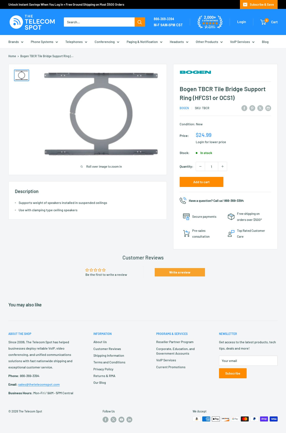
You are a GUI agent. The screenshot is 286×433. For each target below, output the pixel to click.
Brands (13, 42)
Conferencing (105, 42)
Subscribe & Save (262, 4)
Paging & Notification (142, 42)
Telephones (74, 42)
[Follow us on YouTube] (121, 419)
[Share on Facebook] (244, 108)
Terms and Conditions (109, 362)
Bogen (184, 108)
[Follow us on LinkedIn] (129, 419)
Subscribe (232, 373)
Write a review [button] (180, 272)
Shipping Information (108, 355)
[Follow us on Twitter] (113, 419)
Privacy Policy (103, 369)
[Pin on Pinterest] (252, 108)
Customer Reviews (107, 349)
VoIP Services (240, 42)
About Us (100, 342)
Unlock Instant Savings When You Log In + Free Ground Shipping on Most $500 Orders (66, 4)
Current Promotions (171, 367)
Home (12, 56)
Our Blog (99, 382)
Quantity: (186, 166)
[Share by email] (268, 108)
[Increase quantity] (222, 166)
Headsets (177, 42)
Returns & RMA (104, 376)
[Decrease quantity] (200, 166)
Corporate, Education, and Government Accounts (175, 351)
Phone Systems (42, 42)
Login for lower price (211, 142)
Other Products (207, 42)
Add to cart (201, 182)
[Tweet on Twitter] (260, 108)
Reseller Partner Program (174, 342)
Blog (265, 42)
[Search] (140, 22)
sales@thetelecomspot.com (39, 384)
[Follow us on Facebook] (105, 419)
